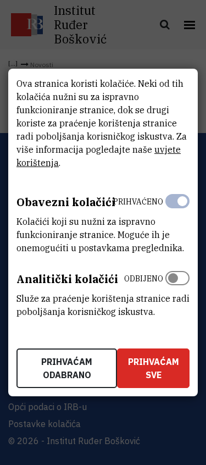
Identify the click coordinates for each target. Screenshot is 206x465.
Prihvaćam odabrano (66, 368)
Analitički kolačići (67, 279)
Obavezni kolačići (65, 202)
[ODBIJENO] (177, 292)
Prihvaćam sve (153, 368)
